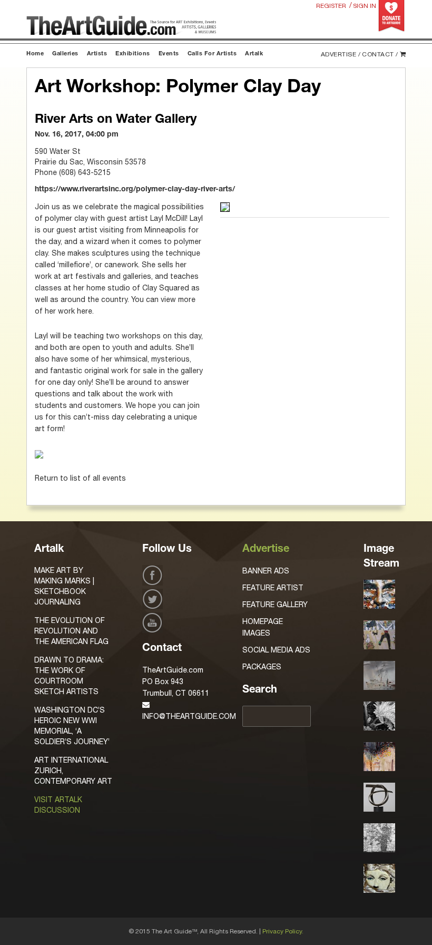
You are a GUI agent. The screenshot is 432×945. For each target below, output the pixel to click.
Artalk (254, 54)
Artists (97, 54)
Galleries (65, 54)
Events (169, 54)
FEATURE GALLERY (275, 604)
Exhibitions (132, 54)
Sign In (364, 5)
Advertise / (341, 54)
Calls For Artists (212, 54)
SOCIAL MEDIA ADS (276, 650)
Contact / (380, 54)
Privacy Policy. (282, 931)
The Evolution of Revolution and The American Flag (71, 631)
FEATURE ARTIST (272, 587)
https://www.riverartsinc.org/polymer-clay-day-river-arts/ (135, 189)
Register (331, 5)
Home (35, 54)
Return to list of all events (80, 478)
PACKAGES (261, 667)
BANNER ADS (265, 571)
